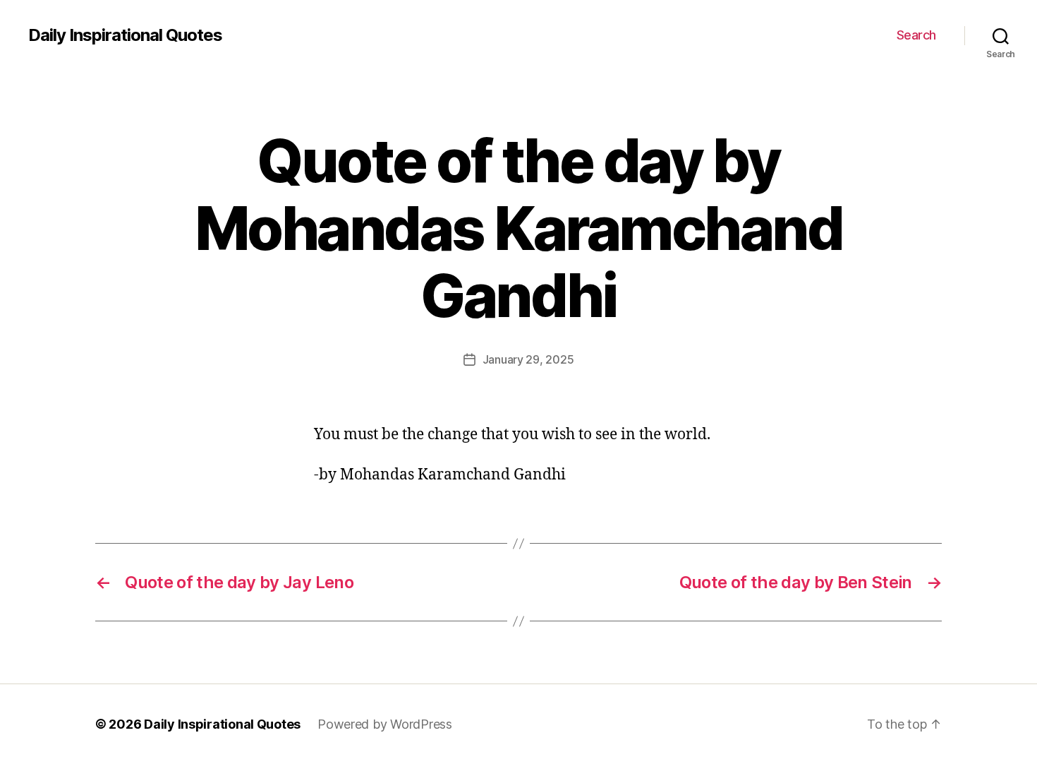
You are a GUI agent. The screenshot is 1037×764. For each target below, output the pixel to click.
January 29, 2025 (528, 359)
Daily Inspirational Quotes (125, 35)
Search (916, 35)
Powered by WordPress (384, 724)
